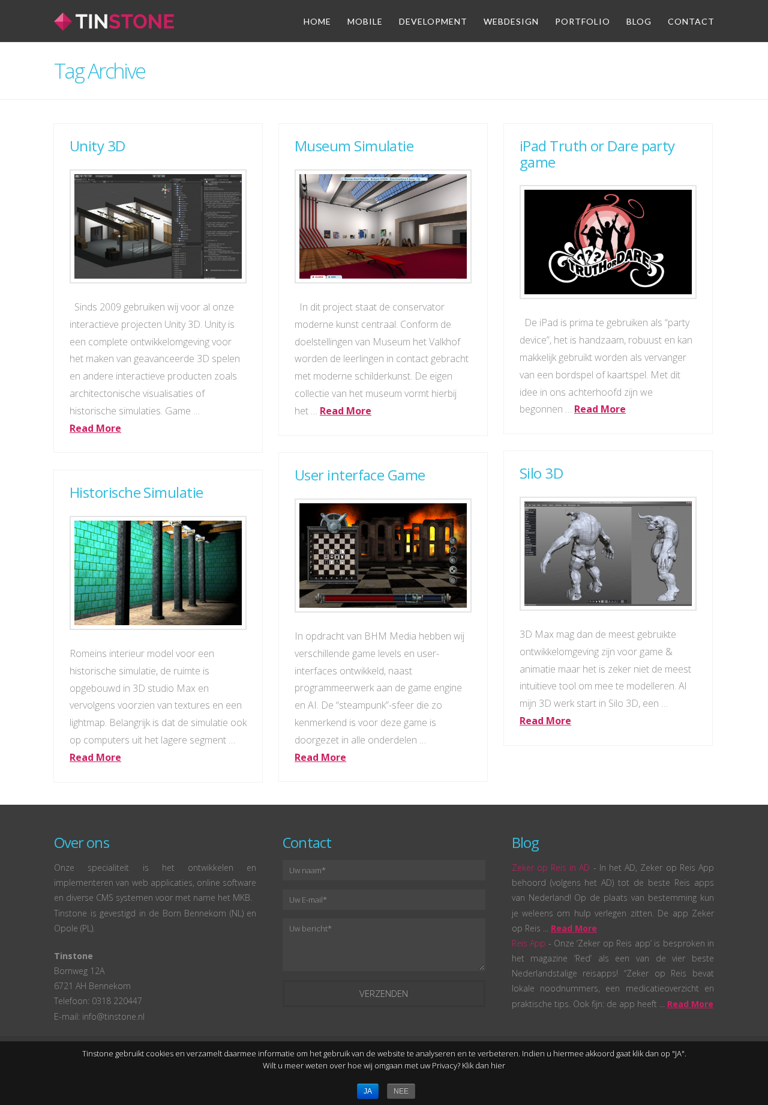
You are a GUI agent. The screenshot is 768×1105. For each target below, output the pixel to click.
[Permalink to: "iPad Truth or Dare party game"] (608, 242)
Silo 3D (541, 473)
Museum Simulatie (354, 146)
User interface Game (360, 475)
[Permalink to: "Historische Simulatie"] (158, 573)
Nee (401, 1091)
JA (368, 1091)
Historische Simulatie (136, 492)
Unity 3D (97, 146)
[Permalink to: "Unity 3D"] (158, 226)
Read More (95, 428)
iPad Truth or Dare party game (597, 153)
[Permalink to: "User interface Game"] (383, 555)
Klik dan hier (483, 1065)
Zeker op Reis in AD (551, 867)
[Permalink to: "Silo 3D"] (608, 554)
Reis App (528, 943)
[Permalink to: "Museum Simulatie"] (383, 226)
